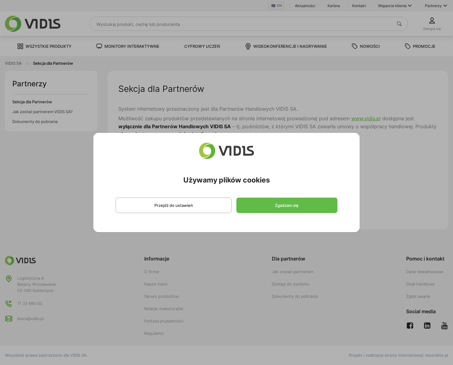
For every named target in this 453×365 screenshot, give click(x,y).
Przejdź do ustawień (173, 205)
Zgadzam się (287, 205)
